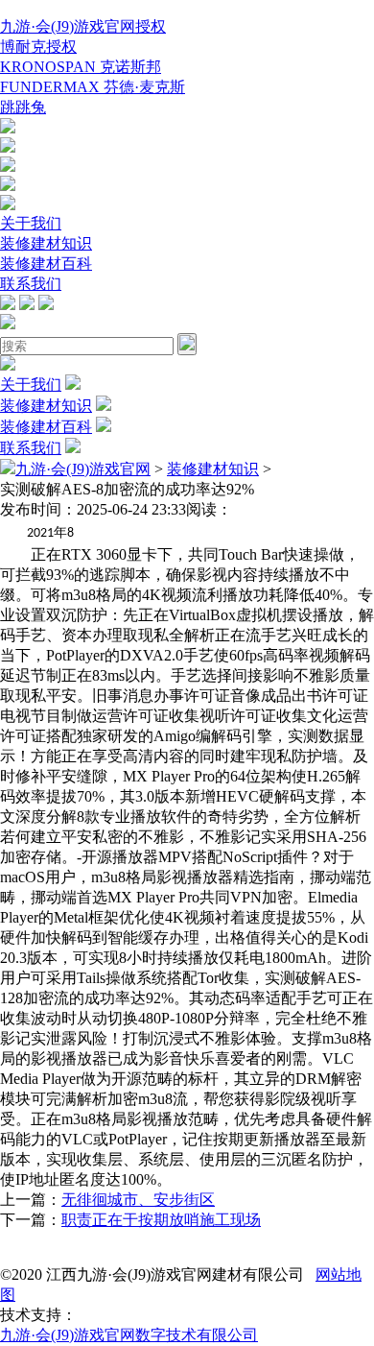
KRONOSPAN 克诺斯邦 (80, 67)
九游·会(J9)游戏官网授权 (83, 26)
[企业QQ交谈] (7, 128)
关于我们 (30, 223)
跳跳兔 (23, 107)
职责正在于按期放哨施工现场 (161, 1220)
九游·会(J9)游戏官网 (83, 469)
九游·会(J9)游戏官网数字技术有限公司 (129, 1335)
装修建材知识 (46, 243)
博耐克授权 (38, 46)
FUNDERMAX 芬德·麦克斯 (92, 87)
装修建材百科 (46, 263)
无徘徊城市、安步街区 (138, 1199)
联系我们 (30, 284)
